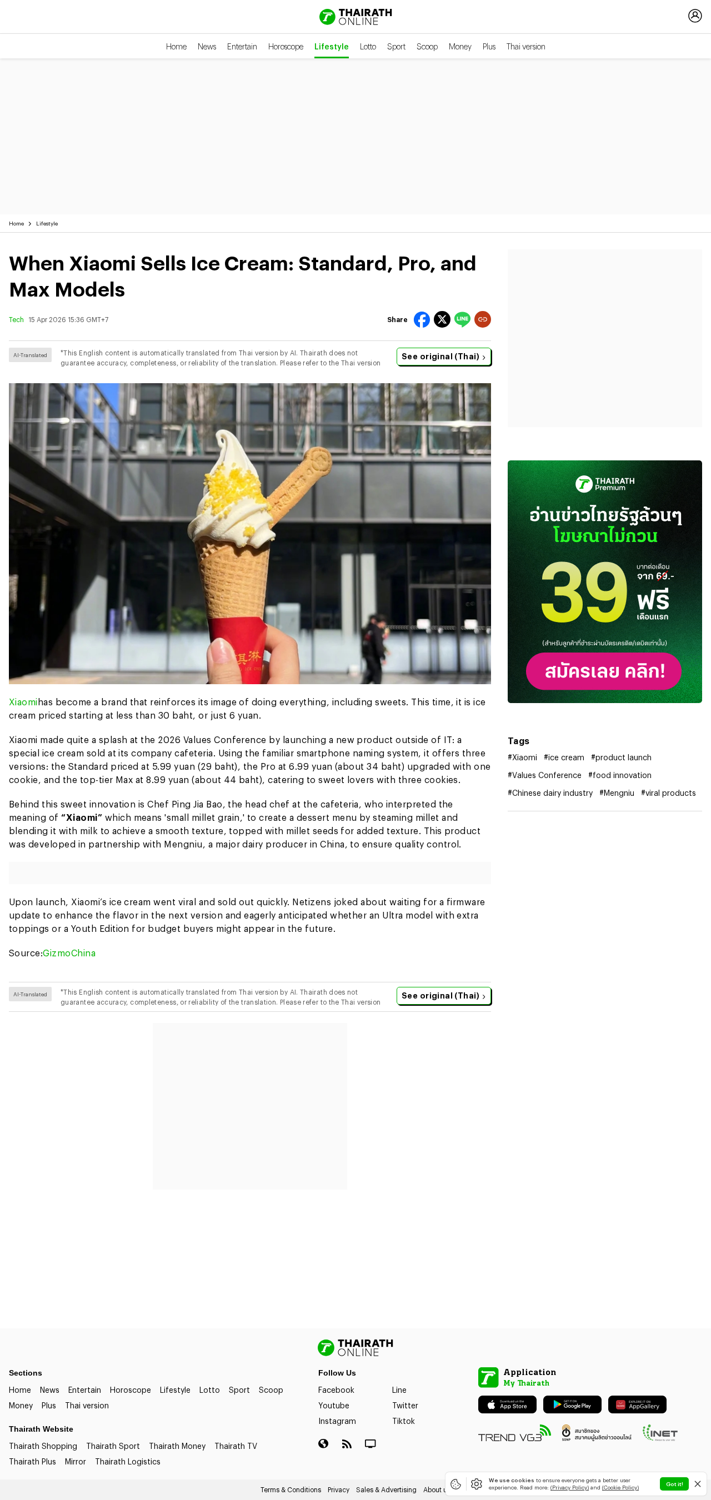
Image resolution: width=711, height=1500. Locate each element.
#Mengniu (616, 792)
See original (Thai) (440, 356)
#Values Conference (545, 775)
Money (460, 46)
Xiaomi (23, 701)
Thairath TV (235, 1446)
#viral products (668, 792)
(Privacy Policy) (569, 1487)
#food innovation (620, 775)
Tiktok (403, 1421)
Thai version (526, 46)
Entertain (242, 46)
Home (176, 46)
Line (399, 1389)
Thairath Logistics (128, 1461)
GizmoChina (69, 952)
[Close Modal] (697, 1483)
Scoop (427, 46)
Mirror (75, 1461)
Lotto (368, 46)
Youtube (333, 1405)
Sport (396, 46)
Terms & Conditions (291, 1489)
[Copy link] (482, 319)
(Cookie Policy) (620, 1487)
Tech (16, 319)
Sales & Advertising (386, 1489)
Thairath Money (177, 1446)
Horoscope (285, 46)
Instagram (337, 1421)
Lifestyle (331, 46)
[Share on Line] (462, 319)
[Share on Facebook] (422, 319)
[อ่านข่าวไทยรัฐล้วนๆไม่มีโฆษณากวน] (605, 581)
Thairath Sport (113, 1446)
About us (436, 1489)
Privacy (338, 1489)
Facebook (336, 1389)
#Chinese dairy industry (550, 792)
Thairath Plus (32, 1461)
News (207, 46)
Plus (489, 46)
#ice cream (564, 757)
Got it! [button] (674, 1484)
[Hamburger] (18, 15)
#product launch (621, 757)
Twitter (405, 1405)
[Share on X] (442, 319)
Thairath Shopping (43, 1446)
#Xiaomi (522, 757)
